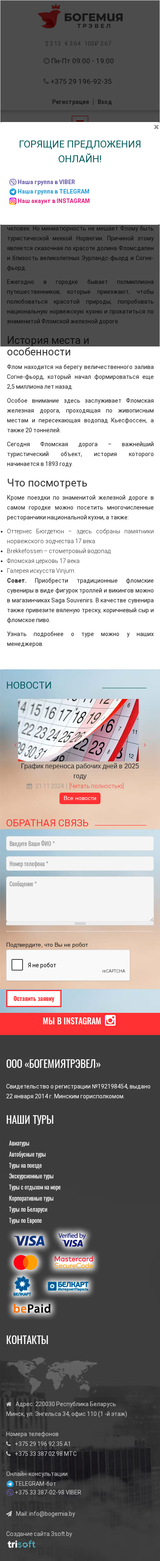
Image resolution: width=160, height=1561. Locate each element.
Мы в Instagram (72, 1021)
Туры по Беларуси (28, 1209)
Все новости (80, 798)
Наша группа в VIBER (46, 182)
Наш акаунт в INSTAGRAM (54, 201)
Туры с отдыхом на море (35, 1187)
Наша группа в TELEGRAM (53, 191)
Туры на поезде (25, 1165)
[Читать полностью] (96, 786)
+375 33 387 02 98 (39, 1453)
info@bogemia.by (52, 1513)
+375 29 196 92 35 (39, 1444)
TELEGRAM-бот (35, 1483)
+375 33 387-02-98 (39, 1492)
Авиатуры (19, 1143)
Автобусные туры (27, 1154)
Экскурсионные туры (31, 1175)
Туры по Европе (25, 1220)
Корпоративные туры (31, 1198)
